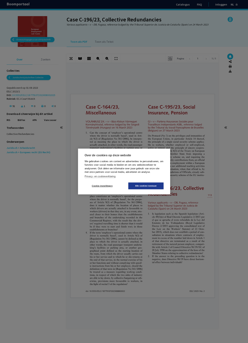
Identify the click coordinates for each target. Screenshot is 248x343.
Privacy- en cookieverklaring (100, 176)
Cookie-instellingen (102, 186)
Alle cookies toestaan (146, 186)
